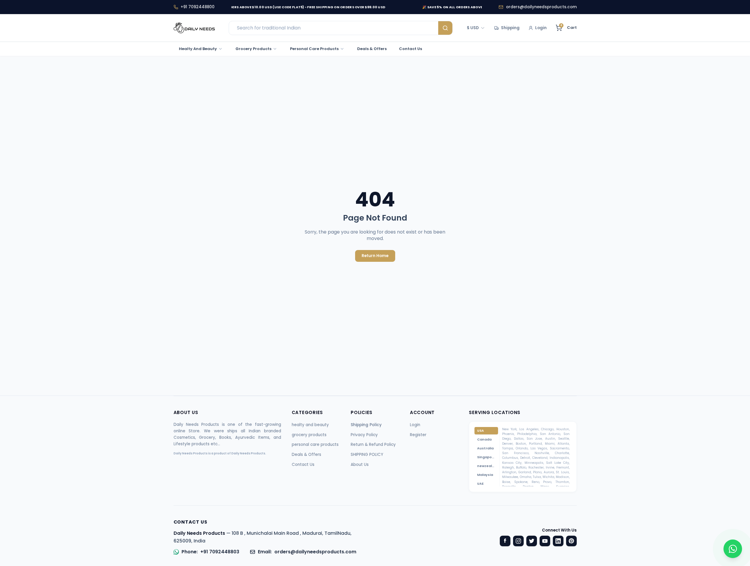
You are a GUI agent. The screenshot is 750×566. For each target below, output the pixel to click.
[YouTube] (545, 541)
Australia (485, 448)
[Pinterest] (571, 541)
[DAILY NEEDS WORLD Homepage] (194, 28)
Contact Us (303, 464)
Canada (484, 439)
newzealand (487, 466)
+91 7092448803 (219, 552)
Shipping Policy (366, 425)
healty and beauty (310, 425)
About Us (360, 464)
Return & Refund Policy (373, 444)
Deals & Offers (306, 454)
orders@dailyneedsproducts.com (541, 7)
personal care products (315, 444)
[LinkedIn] (558, 541)
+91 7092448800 (198, 7)
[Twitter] (531, 541)
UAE (480, 483)
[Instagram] (518, 541)
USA (480, 430)
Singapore (486, 457)
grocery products (309, 435)
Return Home (375, 256)
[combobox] (476, 28)
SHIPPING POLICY (367, 454)
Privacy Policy (364, 435)
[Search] (445, 28)
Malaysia (485, 474)
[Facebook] (505, 541)
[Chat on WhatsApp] (732, 548)
